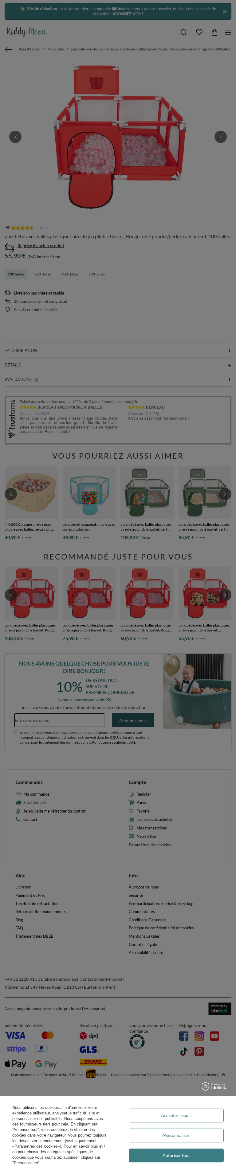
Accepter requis (176, 1115)
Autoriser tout (176, 1155)
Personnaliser (176, 1135)
